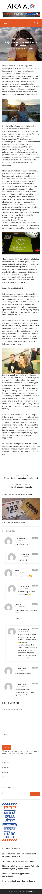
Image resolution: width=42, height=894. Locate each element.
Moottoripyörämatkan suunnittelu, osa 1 (21, 478)
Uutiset (29, 39)
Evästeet (5, 772)
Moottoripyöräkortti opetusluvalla (20, 881)
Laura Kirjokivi (21, 49)
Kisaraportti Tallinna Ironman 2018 (14, 522)
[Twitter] (34, 23)
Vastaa (35, 538)
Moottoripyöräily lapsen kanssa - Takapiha (20, 866)
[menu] (5, 23)
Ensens (31, 891)
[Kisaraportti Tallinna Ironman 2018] (21, 509)
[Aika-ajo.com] (21, 6)
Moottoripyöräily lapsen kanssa (21, 861)
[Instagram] (37, 23)
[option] (21, 510)
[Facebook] (31, 23)
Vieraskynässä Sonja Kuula (21, 487)
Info (3, 776)
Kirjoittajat (17, 39)
